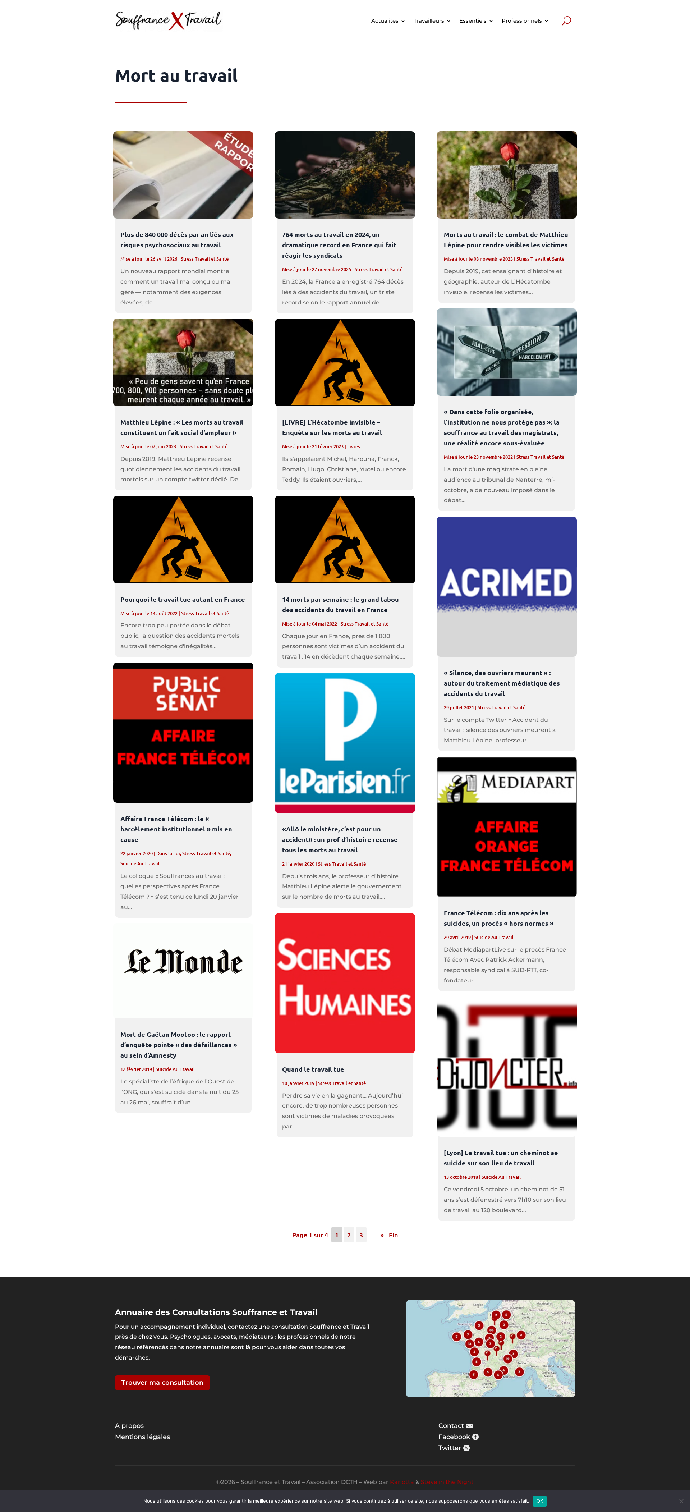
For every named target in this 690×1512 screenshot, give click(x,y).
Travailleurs (429, 20)
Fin (393, 1235)
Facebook (454, 1437)
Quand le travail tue (313, 1069)
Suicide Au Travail (140, 863)
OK (540, 1501)
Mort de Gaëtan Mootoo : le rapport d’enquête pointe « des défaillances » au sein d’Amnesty (178, 1044)
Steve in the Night (447, 1482)
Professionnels (522, 20)
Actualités (385, 20)
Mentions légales (142, 1437)
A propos (129, 1426)
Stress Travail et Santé (205, 259)
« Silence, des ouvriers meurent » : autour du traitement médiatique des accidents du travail (502, 682)
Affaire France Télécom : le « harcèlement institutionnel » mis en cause (176, 828)
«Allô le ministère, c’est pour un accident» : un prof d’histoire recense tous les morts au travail (340, 839)
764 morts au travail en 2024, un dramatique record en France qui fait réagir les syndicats (339, 244)
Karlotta (402, 1482)
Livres (353, 446)
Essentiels (473, 20)
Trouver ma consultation (162, 1383)
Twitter (449, 1448)
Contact (451, 1426)
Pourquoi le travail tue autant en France (182, 599)
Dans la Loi (168, 853)
